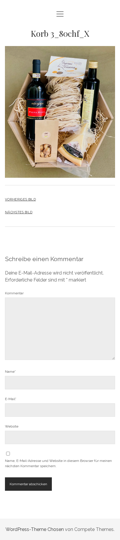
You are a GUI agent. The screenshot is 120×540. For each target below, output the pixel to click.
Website (11, 426)
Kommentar (14, 293)
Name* (10, 372)
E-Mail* (10, 399)
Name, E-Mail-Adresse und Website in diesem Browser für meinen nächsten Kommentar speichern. (58, 463)
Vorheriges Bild (20, 199)
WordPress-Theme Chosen (35, 529)
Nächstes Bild (18, 212)
